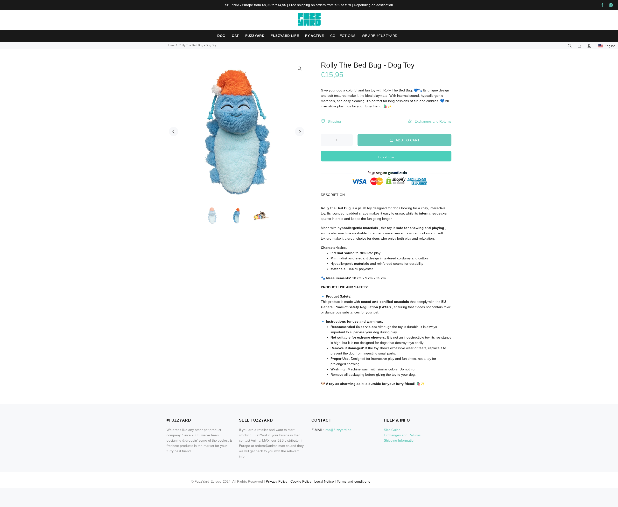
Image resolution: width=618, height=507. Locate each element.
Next (299, 131)
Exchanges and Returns (433, 121)
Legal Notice (324, 481)
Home (171, 45)
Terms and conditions (353, 481)
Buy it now (386, 157)
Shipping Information (399, 440)
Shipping (334, 121)
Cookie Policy (300, 481)
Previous (173, 131)
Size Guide (392, 430)
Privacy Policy (276, 481)
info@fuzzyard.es (338, 430)
